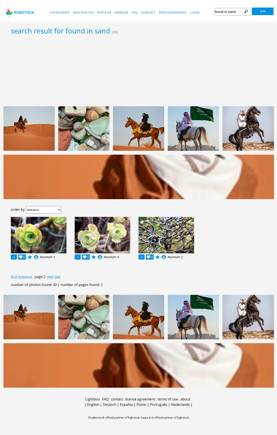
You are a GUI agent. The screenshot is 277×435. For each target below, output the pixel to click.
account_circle (36, 257)
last (57, 276)
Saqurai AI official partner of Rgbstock (165, 417)
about (185, 399)
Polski (141, 404)
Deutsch (109, 404)
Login (195, 12)
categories (59, 12)
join (263, 11)
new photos (83, 12)
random (121, 12)
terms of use (168, 399)
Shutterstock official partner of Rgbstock (114, 417)
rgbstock (24, 12)
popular (104, 12)
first (14, 276)
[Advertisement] (138, 70)
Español (126, 404)
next (50, 276)
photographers (173, 12)
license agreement (140, 399)
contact (148, 12)
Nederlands (180, 404)
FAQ (135, 12)
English (93, 404)
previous (25, 276)
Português (158, 404)
